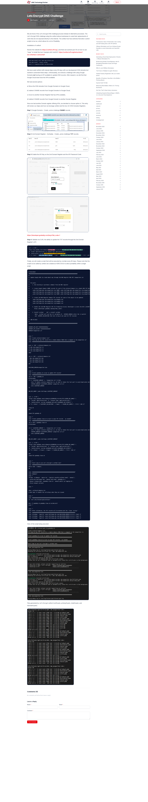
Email (61, 704)
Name (29, 704)
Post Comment (32, 722)
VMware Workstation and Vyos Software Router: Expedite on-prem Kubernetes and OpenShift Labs (108, 48)
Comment (30, 710)
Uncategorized (31, 12)
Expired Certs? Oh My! (102, 83)
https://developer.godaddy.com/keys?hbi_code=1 (43, 235)
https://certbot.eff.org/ (50, 50)
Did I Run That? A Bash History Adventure (106, 90)
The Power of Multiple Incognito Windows (107, 70)
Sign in (117, 2)
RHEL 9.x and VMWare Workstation (105, 68)
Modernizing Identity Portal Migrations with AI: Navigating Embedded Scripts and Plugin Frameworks (107, 63)
